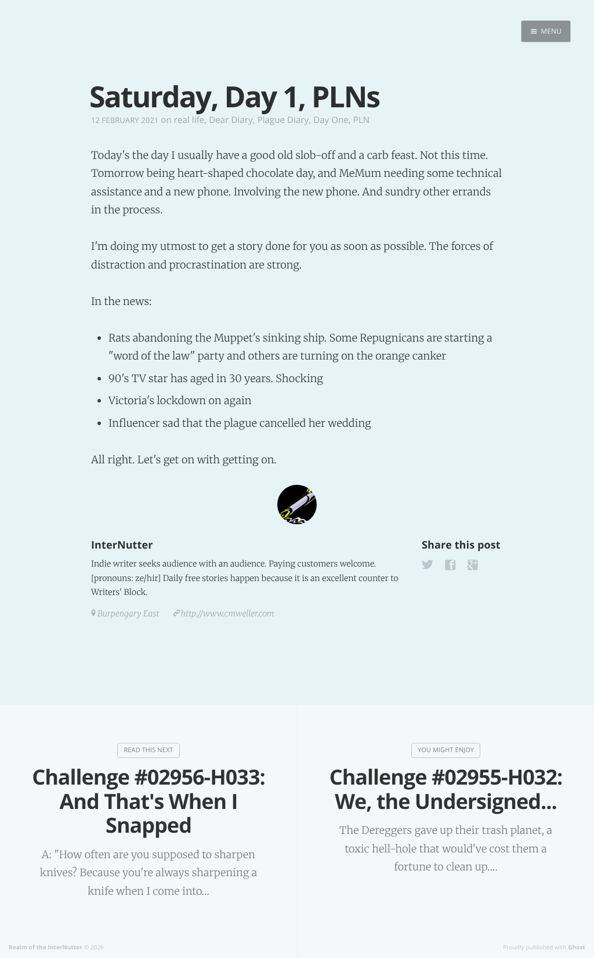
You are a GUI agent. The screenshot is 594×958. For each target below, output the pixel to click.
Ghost (576, 947)
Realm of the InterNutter (45, 947)
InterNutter (122, 545)
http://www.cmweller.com (227, 613)
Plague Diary (283, 120)
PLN (361, 120)
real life (189, 120)
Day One (331, 120)
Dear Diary (230, 120)
